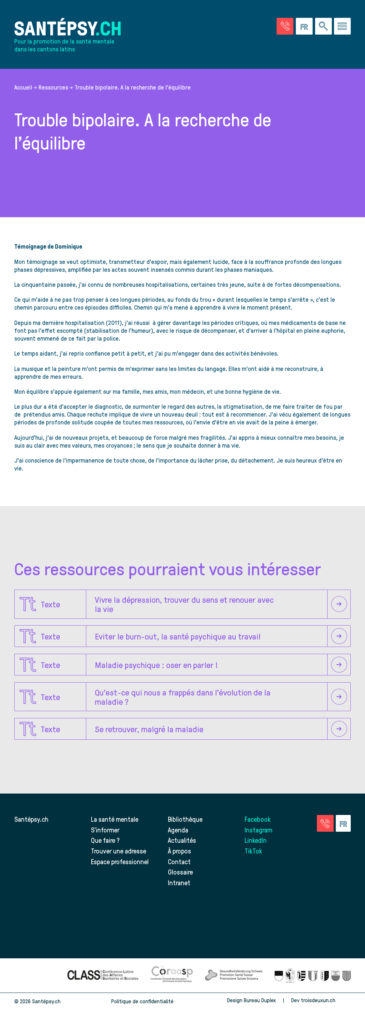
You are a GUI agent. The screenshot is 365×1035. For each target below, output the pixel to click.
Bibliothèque (185, 819)
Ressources (53, 87)
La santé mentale (114, 819)
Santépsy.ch (31, 819)
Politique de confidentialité (142, 1001)
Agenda (178, 829)
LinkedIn (256, 840)
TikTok (253, 850)
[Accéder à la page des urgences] (285, 26)
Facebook (258, 819)
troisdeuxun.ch (319, 1000)
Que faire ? (105, 840)
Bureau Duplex (260, 1000)
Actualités (182, 840)
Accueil (23, 87)
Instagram (258, 829)
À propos (179, 850)
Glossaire (180, 871)
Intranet (179, 882)
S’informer (105, 829)
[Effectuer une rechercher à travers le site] (323, 26)
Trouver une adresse (118, 850)
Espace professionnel (120, 861)
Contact (179, 861)
